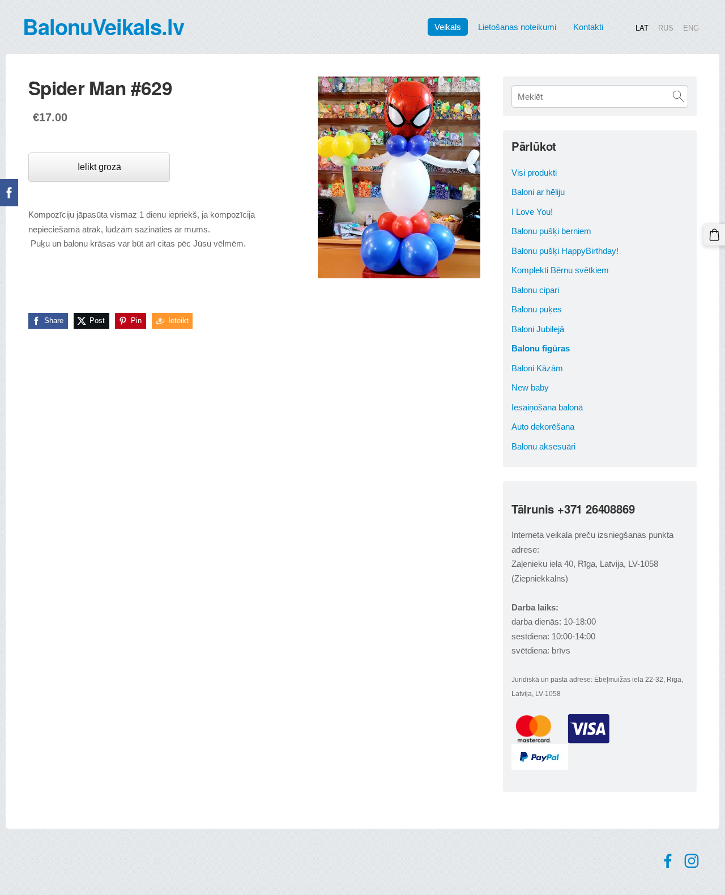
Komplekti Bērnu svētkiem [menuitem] (560, 270)
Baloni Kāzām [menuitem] (537, 368)
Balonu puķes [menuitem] (536, 309)
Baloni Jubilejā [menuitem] (537, 329)
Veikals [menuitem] (447, 27)
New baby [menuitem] (530, 387)
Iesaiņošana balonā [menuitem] (547, 407)
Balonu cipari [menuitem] (535, 290)
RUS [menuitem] (665, 27)
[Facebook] (668, 861)
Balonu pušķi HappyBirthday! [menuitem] (565, 251)
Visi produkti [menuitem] (534, 172)
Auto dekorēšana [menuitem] (542, 426)
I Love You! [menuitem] (532, 212)
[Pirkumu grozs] (714, 234)
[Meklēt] (678, 96)
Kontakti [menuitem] (588, 27)
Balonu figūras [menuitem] (540, 348)
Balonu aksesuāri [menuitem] (543, 446)
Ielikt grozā (99, 167)
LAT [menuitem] (642, 27)
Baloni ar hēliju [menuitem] (538, 192)
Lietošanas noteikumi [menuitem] (517, 27)
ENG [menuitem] (691, 27)
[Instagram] (691, 861)
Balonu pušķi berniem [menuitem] (551, 231)
